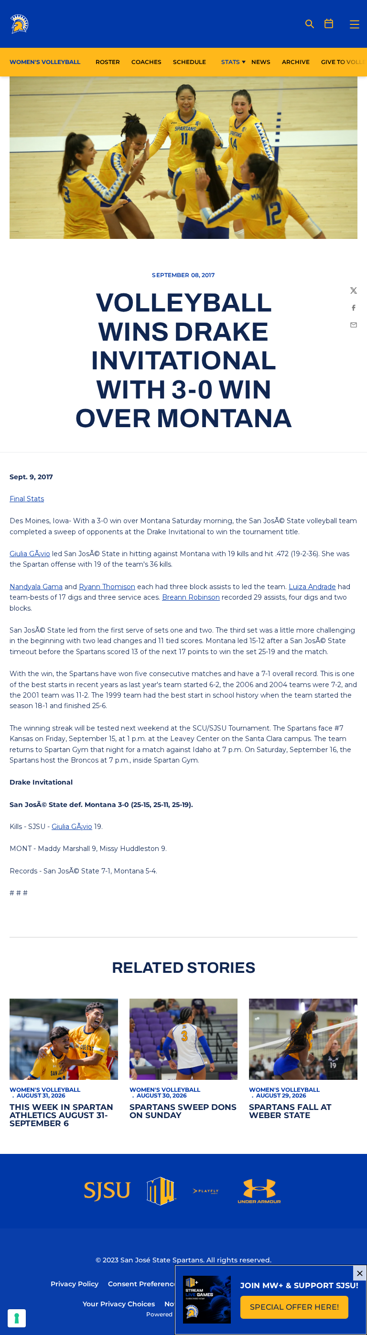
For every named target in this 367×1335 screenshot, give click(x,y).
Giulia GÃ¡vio (30, 553)
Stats (230, 61)
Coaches (146, 61)
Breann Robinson (191, 597)
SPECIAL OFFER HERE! (299, 1310)
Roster (108, 61)
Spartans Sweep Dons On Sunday (183, 1111)
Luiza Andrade (312, 586)
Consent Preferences (144, 1284)
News (260, 61)
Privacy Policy (74, 1284)
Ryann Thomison (107, 586)
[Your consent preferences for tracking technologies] (17, 1318)
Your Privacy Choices (119, 1304)
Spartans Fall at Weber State (290, 1111)
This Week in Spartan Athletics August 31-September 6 (61, 1115)
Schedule (189, 61)
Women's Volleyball (45, 1089)
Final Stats (27, 499)
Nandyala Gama (36, 586)
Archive (296, 61)
